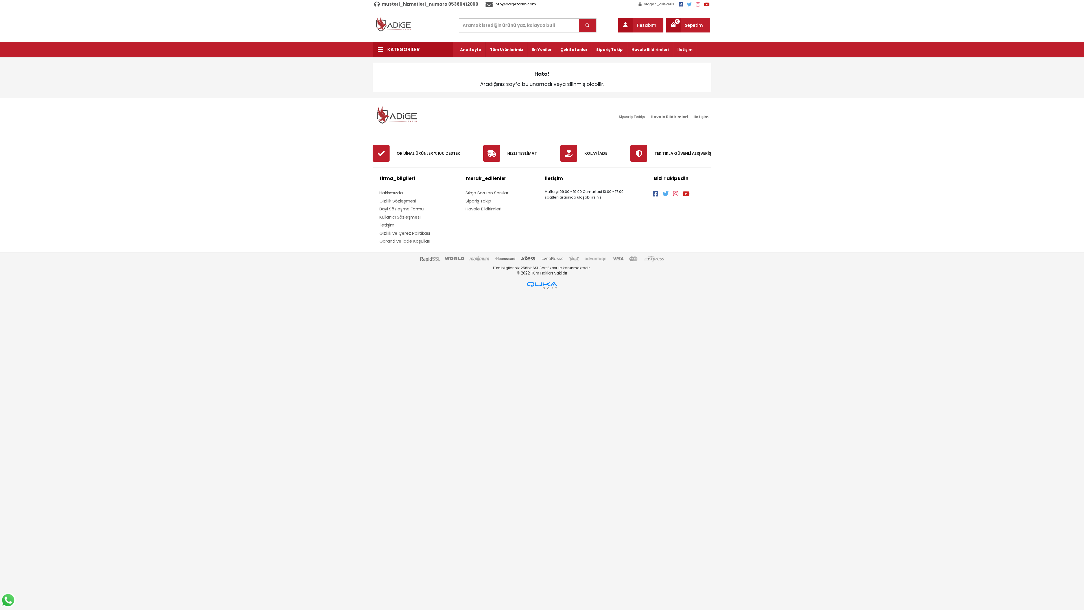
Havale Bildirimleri (650, 49)
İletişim (685, 49)
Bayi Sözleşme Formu (401, 209)
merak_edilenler (486, 178)
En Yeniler (542, 49)
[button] (640, 25)
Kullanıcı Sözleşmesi (400, 217)
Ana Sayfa (470, 49)
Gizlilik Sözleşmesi (397, 201)
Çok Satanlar (573, 49)
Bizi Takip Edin (671, 178)
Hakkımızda (391, 193)
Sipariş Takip (609, 49)
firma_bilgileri (397, 178)
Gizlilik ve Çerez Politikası (404, 233)
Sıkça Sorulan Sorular (486, 193)
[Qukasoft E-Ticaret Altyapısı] (542, 285)
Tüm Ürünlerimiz (506, 49)
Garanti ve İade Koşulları (404, 241)
